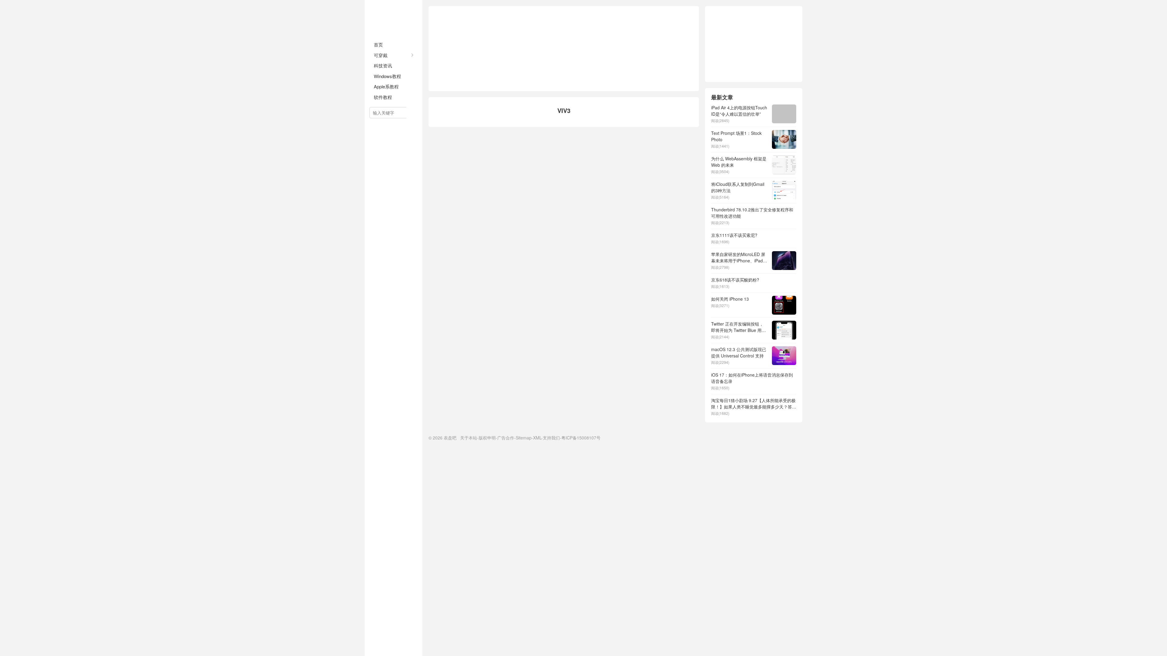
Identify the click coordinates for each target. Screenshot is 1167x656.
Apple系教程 (386, 86)
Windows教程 (387, 76)
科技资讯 (383, 65)
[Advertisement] (564, 48)
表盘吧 (393, 18)
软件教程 (383, 97)
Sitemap (524, 438)
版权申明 (487, 438)
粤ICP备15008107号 (581, 438)
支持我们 (551, 438)
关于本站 (468, 438)
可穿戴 (380, 55)
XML (537, 438)
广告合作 (505, 438)
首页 (378, 44)
